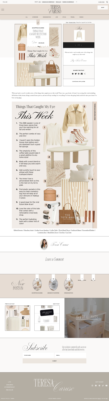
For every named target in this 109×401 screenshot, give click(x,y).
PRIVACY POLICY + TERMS (7, 398)
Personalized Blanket (88, 230)
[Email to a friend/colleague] (82, 74)
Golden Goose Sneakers (42, 230)
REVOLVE (58, 1)
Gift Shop (99, 382)
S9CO (99, 398)
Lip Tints (68, 232)
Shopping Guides (72, 22)
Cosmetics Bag (42, 232)
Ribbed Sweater (18, 230)
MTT (107, 398)
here (20, 97)
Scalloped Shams (76, 230)
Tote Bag (62, 232)
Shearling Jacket (28, 230)
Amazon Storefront (9, 386)
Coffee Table (53, 230)
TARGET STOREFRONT (68, 1)
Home (67, 22)
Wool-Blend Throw (64, 230)
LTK (40, 1)
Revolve (9, 390)
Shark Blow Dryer (53, 232)
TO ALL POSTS (87, 318)
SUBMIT (54, 360)
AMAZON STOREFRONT (48, 1)
